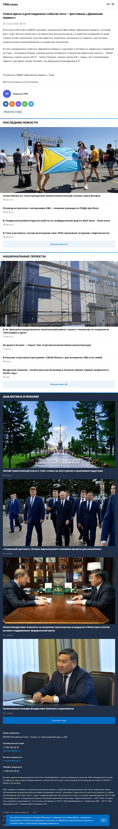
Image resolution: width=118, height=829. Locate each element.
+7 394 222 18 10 (11, 747)
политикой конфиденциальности (42, 823)
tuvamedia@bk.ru (11, 750)
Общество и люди (13, 111)
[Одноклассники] (12, 104)
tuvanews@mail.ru (12, 760)
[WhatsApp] (25, 104)
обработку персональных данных (75, 820)
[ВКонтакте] (6, 104)
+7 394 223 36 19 (11, 771)
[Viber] (18, 104)
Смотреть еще (59, 720)
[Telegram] (31, 104)
